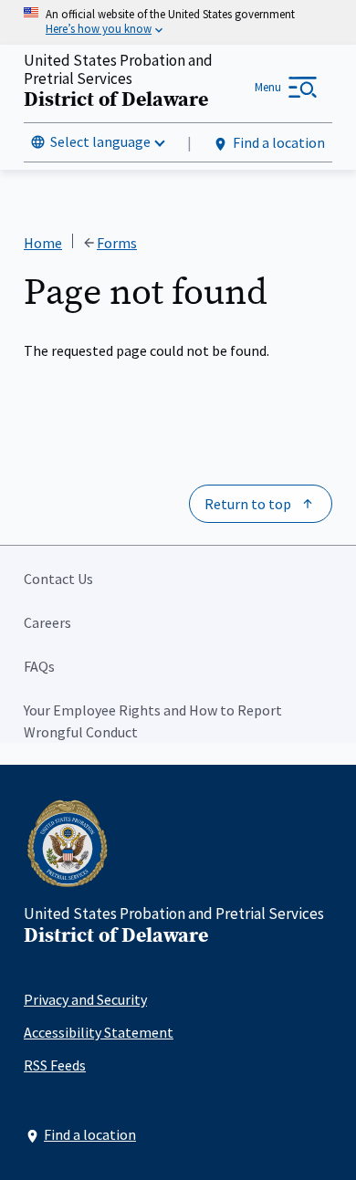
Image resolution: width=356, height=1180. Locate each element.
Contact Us (58, 578)
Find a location (279, 142)
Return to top (247, 504)
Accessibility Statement (98, 1032)
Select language (100, 141)
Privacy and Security (85, 999)
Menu (268, 87)
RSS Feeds (55, 1065)
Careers (47, 622)
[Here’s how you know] (178, 22)
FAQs (39, 666)
